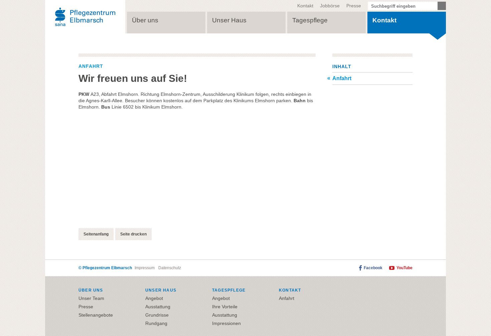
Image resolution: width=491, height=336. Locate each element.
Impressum (145, 268)
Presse (353, 5)
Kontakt (305, 5)
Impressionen (226, 323)
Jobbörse (330, 5)
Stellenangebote (95, 315)
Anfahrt (341, 78)
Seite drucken (133, 234)
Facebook (373, 268)
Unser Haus (229, 20)
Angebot (154, 298)
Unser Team (91, 298)
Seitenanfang (96, 234)
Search (442, 6)
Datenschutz (169, 268)
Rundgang (156, 323)
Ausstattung (157, 306)
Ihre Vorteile (224, 306)
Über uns (145, 20)
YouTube (404, 268)
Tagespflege (310, 20)
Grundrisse (157, 315)
